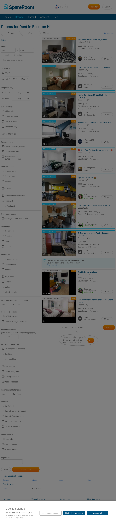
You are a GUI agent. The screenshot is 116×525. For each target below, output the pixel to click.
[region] (58, 513)
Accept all (97, 513)
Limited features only (74, 513)
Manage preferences (50, 513)
